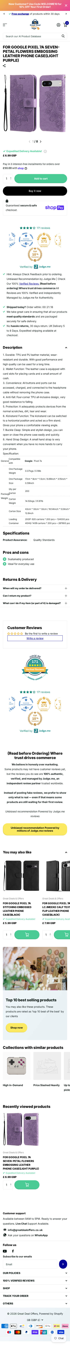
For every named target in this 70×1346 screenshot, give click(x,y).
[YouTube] (5, 1251)
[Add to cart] (26, 934)
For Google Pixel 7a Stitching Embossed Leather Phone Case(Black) (17, 909)
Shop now (16, 1027)
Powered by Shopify (51, 1313)
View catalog (5, 24)
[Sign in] (58, 25)
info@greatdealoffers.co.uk (25, 1229)
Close (66, 5)
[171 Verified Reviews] (35, 682)
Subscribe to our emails (17, 1256)
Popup (45, 151)
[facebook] (13, 1251)
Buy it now (35, 190)
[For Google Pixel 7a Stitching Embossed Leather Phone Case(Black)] (21, 875)
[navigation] (4, 14)
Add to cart (41, 178)
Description (12, 347)
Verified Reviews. (29, 283)
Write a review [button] (35, 638)
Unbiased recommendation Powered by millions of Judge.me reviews (35, 829)
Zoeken (63, 36)
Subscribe (63, 1264)
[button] (11, 175)
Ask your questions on (28, 1235)
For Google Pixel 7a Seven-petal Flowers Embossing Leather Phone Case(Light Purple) (21, 1163)
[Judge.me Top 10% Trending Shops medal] (18, 254)
